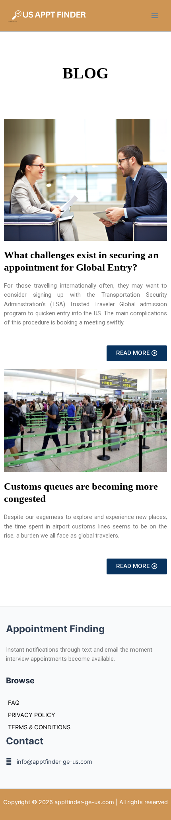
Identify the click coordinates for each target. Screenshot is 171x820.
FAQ (13, 702)
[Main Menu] (154, 16)
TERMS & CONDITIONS (39, 727)
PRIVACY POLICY (31, 715)
